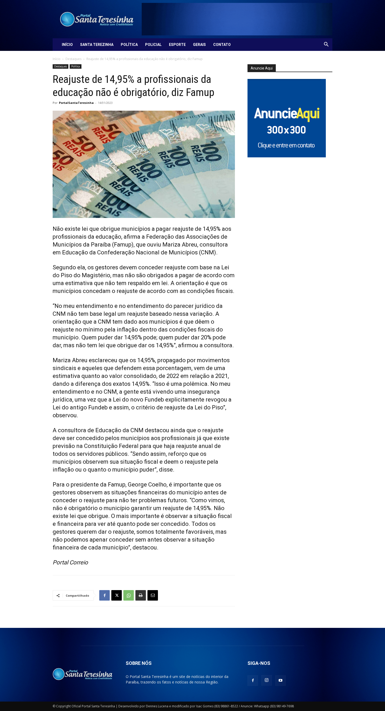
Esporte (177, 44)
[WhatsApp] (128, 595)
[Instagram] (266, 680)
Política (129, 44)
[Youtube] (280, 680)
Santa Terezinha (96, 44)
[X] (116, 595)
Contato (222, 44)
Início (67, 44)
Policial (153, 44)
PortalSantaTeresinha (76, 103)
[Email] (152, 595)
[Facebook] (104, 595)
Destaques (73, 59)
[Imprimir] (140, 595)
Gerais (199, 44)
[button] (326, 44)
